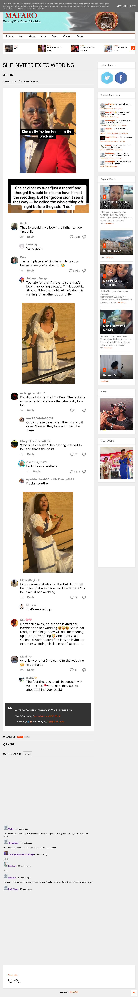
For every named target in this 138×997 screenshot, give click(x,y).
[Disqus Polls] (48, 790)
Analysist (108, 129)
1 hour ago (122, 141)
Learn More (122, 6)
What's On (67, 36)
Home (10, 36)
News (21, 36)
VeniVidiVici (109, 104)
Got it (133, 6)
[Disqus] (48, 858)
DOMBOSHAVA (112, 250)
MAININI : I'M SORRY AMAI (121, 49)
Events (55, 36)
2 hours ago (118, 150)
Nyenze (108, 145)
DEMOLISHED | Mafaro (107, 158)
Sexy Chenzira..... (112, 137)
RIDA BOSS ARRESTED (55, 48)
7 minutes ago (118, 108)
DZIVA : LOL (110, 375)
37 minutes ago (121, 125)
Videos (32, 36)
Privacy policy (13, 975)
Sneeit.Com (74, 992)
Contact (80, 36)
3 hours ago (113, 166)
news (16, 46)
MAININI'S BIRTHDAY (106, 108)
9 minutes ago (114, 117)
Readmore (110, 223)
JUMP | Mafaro (104, 117)
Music (43, 36)
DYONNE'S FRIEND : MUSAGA (109, 133)
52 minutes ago (123, 133)
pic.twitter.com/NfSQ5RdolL (47, 716)
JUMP (82, 48)
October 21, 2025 (55, 721)
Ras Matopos (110, 121)
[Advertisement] (116, 526)
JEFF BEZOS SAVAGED (22, 48)
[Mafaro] (69, 30)
